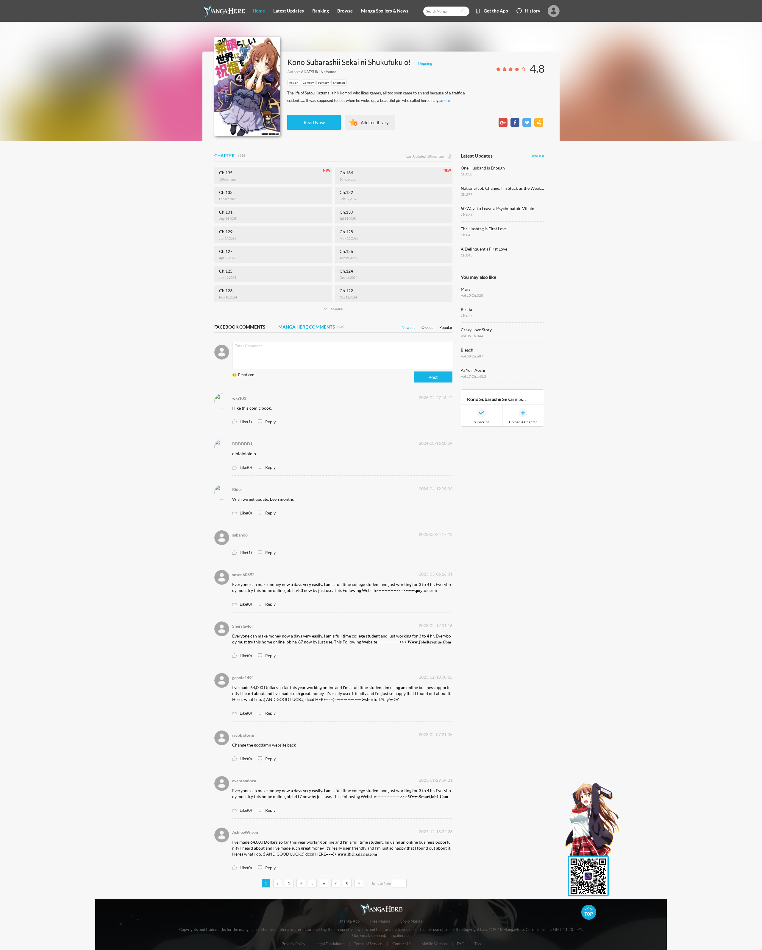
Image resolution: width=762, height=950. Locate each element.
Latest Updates (288, 10)
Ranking (320, 10)
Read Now (314, 122)
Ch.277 (466, 194)
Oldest (427, 326)
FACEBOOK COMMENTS (239, 327)
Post (433, 377)
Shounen (339, 82)
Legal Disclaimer (330, 944)
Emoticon (246, 374)
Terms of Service (368, 944)
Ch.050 (466, 174)
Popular (445, 326)
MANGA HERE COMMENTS (311, 327)
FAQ (460, 944)
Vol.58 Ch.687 (472, 356)
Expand (336, 308)
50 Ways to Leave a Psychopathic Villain (497, 208)
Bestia (466, 309)
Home (259, 10)
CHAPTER (231, 155)
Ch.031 (466, 214)
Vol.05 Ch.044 (472, 336)
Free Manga (380, 921)
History (532, 10)
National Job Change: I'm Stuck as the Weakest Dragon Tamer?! (502, 188)
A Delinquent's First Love (484, 248)
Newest (408, 326)
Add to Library (375, 122)
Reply (270, 421)
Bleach (467, 349)
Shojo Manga (411, 921)
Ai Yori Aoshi (473, 370)
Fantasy (323, 82)
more (445, 100)
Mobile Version (434, 944)
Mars (465, 289)
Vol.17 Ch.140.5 (473, 376)
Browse (345, 10)
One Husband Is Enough (483, 167)
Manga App (350, 921)
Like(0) (246, 467)
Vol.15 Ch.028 (472, 295)
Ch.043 (466, 235)
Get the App (496, 10)
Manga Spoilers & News (384, 10)
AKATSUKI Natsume (318, 71)
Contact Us (401, 944)
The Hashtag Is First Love (484, 228)
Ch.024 (466, 315)
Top (477, 944)
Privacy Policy (293, 944)
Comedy (308, 82)
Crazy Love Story (476, 329)
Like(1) (246, 421)
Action (293, 82)
